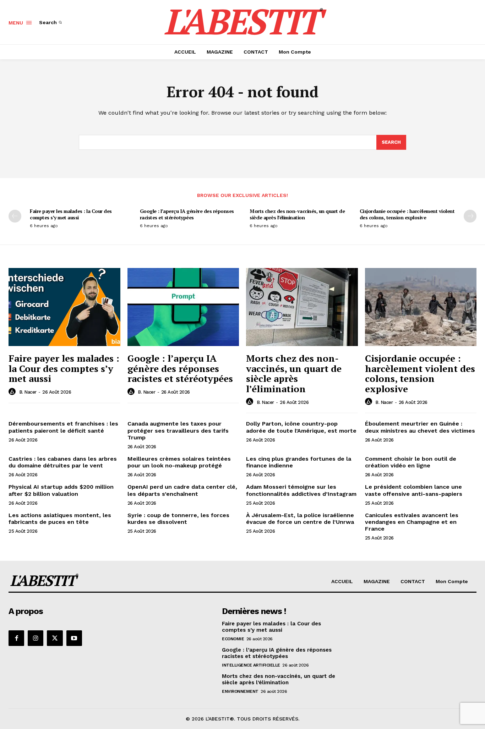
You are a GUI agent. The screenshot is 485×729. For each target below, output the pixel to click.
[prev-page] (15, 216)
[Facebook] (16, 638)
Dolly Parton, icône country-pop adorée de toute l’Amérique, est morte (301, 427)
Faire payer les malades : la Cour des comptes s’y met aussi (71, 214)
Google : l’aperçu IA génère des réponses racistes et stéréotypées (187, 214)
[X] (54, 638)
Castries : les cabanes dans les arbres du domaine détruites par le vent (63, 462)
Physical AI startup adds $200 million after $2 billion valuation (61, 490)
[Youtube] (74, 638)
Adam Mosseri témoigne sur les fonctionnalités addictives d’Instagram (301, 490)
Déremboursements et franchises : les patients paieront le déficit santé (63, 427)
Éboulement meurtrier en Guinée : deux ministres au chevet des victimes (420, 427)
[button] (51, 22)
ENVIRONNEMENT (240, 691)
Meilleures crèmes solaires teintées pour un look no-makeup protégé (179, 462)
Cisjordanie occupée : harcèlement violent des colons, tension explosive (407, 214)
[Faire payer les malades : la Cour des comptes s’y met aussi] (64, 307)
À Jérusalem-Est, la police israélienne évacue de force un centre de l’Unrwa (300, 518)
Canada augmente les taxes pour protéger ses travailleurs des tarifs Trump (178, 430)
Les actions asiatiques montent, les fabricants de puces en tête (60, 518)
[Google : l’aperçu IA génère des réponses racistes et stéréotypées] (183, 307)
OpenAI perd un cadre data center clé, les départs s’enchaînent (182, 490)
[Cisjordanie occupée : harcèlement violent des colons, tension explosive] (421, 307)
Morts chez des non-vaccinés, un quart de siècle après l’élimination (297, 214)
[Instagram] (35, 638)
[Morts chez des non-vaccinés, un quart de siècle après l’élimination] (302, 307)
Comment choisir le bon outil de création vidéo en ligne (410, 462)
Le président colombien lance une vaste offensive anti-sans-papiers (413, 490)
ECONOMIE (233, 638)
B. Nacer (28, 392)
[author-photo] (13, 392)
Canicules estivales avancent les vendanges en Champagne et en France (411, 522)
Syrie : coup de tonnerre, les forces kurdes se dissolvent (178, 518)
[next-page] (470, 216)
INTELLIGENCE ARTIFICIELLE (251, 665)
